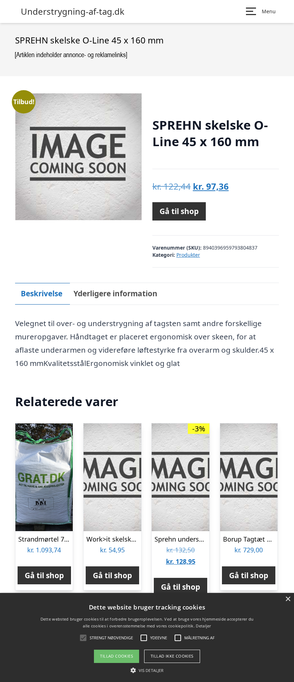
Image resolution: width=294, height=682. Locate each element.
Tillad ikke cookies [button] (172, 656)
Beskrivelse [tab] (41, 293)
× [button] (287, 599)
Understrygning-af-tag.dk (72, 11)
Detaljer (203, 625)
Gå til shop (179, 211)
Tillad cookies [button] (116, 656)
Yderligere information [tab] (115, 293)
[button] (147, 670)
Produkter (188, 254)
